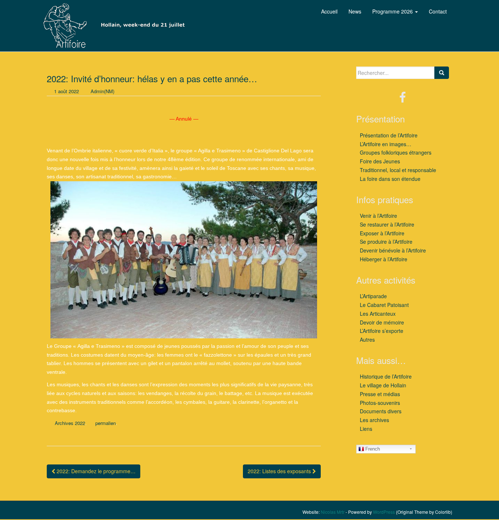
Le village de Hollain (383, 385)
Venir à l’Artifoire (378, 215)
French (372, 449)
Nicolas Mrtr (332, 512)
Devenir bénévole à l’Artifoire (393, 250)
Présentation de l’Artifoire (389, 135)
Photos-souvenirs (380, 402)
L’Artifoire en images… (385, 144)
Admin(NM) (102, 91)
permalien (105, 423)
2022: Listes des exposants (280, 471)
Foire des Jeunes (380, 161)
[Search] (441, 73)
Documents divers (380, 411)
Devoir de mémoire (382, 322)
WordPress (384, 512)
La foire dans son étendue (390, 178)
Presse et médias (380, 394)
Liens (366, 428)
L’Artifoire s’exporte (381, 330)
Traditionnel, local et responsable (398, 170)
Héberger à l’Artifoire (383, 259)
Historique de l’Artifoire (386, 376)
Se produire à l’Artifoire (386, 241)
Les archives (374, 420)
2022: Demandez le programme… (95, 471)
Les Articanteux (378, 313)
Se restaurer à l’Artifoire (387, 224)
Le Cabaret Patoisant (384, 304)
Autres (367, 339)
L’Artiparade (373, 296)
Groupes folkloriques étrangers (395, 152)
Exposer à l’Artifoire (382, 233)
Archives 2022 (70, 423)
